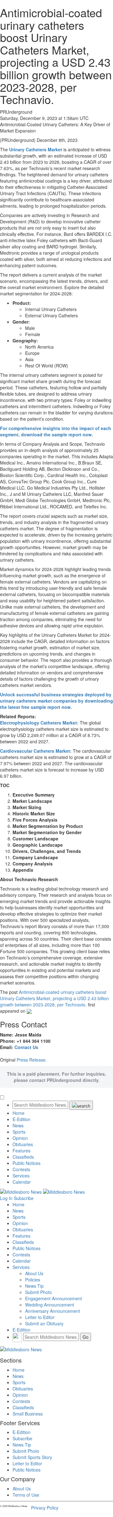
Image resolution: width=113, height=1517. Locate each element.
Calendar (22, 1182)
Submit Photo (38, 1292)
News (18, 1125)
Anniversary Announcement (52, 1311)
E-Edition (21, 1119)
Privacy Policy (44, 1507)
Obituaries (23, 1144)
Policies (32, 1279)
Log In (6, 1198)
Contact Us (26, 1047)
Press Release (31, 1060)
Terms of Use (26, 1495)
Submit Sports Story (32, 1457)
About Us (34, 1273)
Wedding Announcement (49, 1304)
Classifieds (23, 1157)
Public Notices (26, 1163)
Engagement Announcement (53, 1298)
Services (21, 1175)
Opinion (20, 1138)
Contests (21, 1169)
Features (21, 1150)
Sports (19, 1132)
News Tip (34, 1286)
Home (18, 1113)
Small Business (28, 1413)
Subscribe (24, 1198)
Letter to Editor (40, 1317)
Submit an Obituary (44, 1323)
